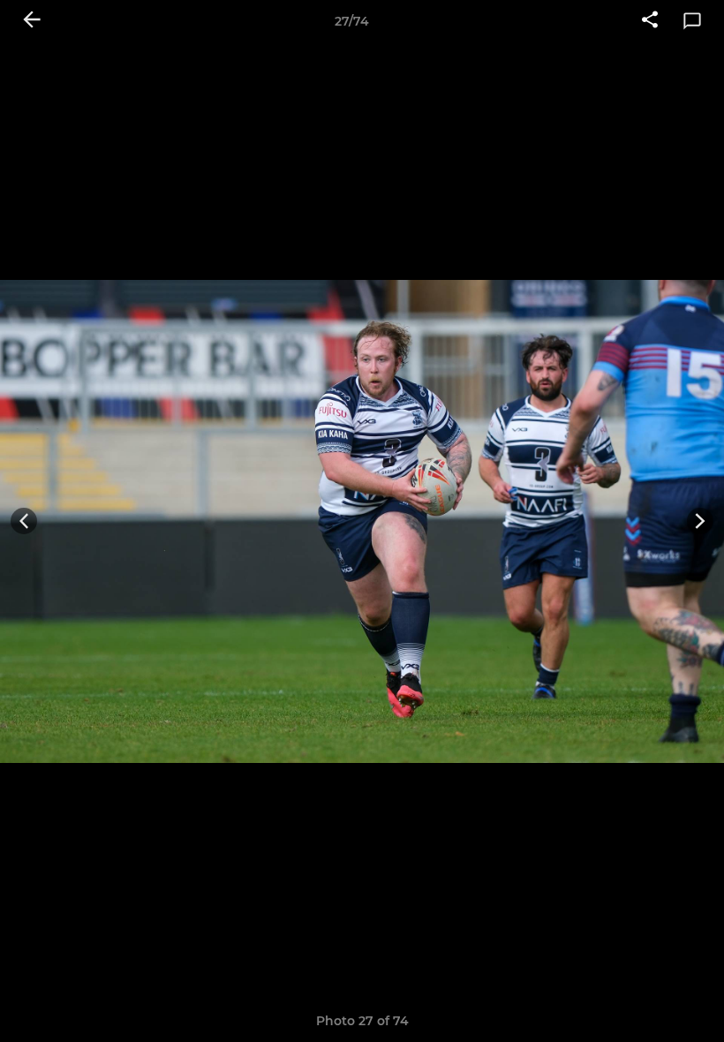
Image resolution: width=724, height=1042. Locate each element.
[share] (649, 21)
